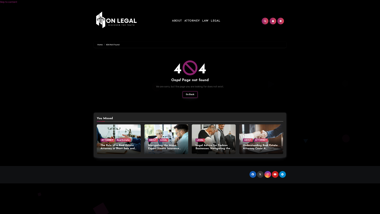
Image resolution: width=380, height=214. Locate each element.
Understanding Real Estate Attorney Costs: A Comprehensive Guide (260, 148)
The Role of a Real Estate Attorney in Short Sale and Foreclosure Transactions (117, 148)
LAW (205, 21)
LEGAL (215, 21)
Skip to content (8, 2)
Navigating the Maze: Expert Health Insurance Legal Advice (163, 148)
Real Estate (123, 140)
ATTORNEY (192, 21)
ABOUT (177, 21)
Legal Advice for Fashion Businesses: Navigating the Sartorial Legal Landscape (212, 148)
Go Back (190, 94)
